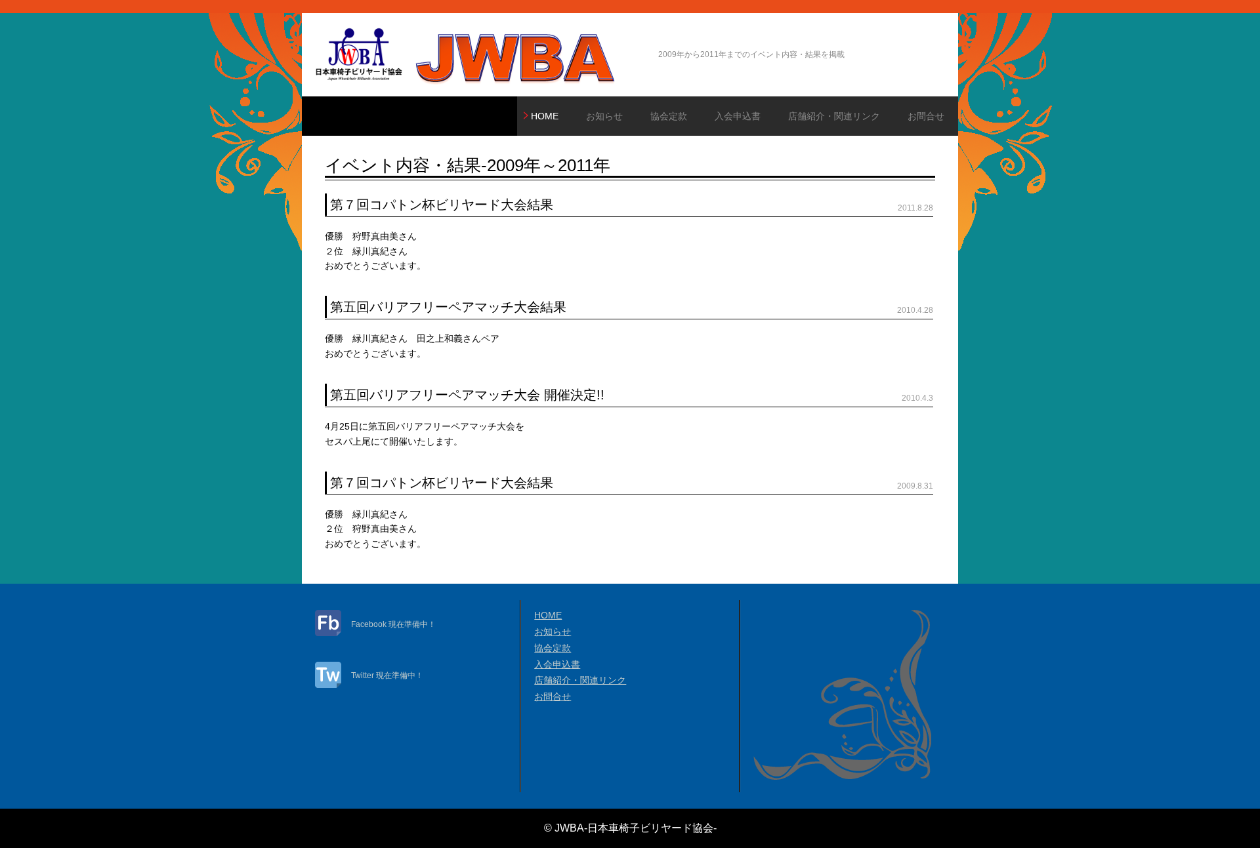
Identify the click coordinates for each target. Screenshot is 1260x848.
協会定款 (668, 116)
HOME (544, 116)
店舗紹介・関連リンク (834, 116)
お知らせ (604, 116)
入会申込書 (738, 116)
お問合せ (926, 116)
